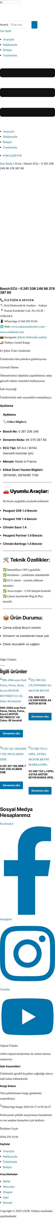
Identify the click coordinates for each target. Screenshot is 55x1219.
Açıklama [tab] (6, 405)
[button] (27, 93)
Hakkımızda (10, 45)
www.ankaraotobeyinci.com (27, 327)
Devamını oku (11, 733)
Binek (18, 163)
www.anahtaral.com (12, 332)
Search (4, 25)
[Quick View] (3, 727)
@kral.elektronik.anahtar (32, 337)
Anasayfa (8, 39)
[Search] (34, 25)
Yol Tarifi (5, 31)
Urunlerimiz (10, 55)
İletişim (7, 50)
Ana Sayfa (6, 163)
